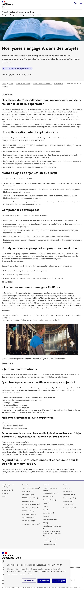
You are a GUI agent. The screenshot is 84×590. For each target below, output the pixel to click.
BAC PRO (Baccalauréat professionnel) (18, 69)
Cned (44, 510)
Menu (81, 3)
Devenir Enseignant (48, 500)
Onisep (45, 506)
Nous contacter (6, 490)
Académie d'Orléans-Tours (30, 488)
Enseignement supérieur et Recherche (50, 540)
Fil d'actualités (58, 84)
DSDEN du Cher (27, 495)
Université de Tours (27, 518)
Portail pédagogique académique (18, 12)
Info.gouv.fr (66, 491)
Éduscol (45, 503)
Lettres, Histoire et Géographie (42, 84)
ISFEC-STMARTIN (27, 521)
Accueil (4, 84)
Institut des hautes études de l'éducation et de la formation (52, 532)
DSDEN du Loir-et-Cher (29, 508)
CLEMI (45, 523)
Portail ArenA (26, 491)
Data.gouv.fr (67, 501)
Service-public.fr (68, 495)
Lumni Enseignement (49, 520)
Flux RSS (4, 497)
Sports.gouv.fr (67, 504)
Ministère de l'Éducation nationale (50, 489)
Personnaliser (29, 580)
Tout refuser (44, 580)
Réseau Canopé (47, 513)
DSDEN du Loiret (27, 511)
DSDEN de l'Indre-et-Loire (30, 504)
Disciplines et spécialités (23, 84)
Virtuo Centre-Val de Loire (30, 524)
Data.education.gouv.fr (50, 493)
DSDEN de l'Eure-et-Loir (29, 498)
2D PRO (11, 84)
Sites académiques (48, 544)
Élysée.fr (65, 488)
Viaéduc (45, 516)
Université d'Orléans (28, 514)
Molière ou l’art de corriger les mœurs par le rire (38, 320)
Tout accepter (59, 580)
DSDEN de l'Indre (27, 501)
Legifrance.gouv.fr (68, 498)
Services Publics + (68, 508)
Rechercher (75, 3)
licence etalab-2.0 (74, 587)
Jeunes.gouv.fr (47, 497)
